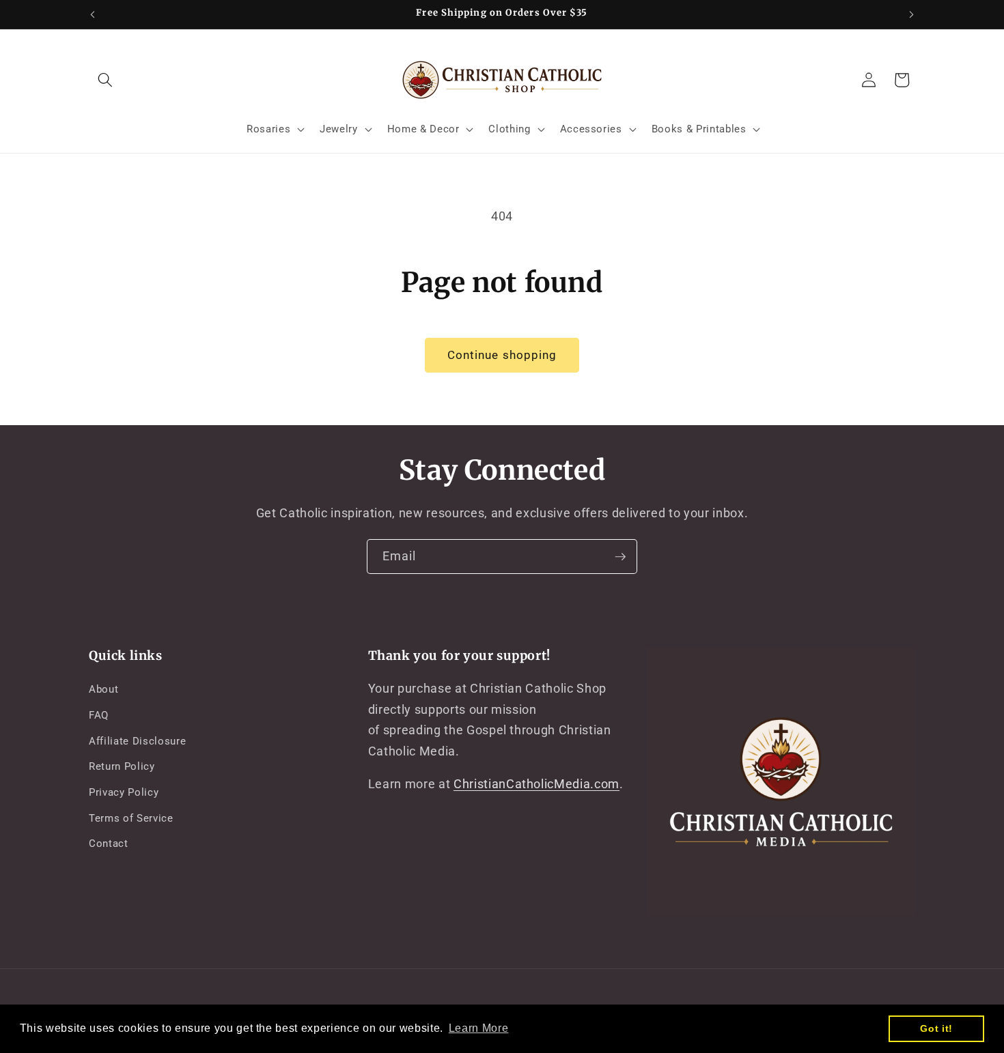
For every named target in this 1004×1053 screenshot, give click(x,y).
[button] (105, 79)
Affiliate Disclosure (137, 741)
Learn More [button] (479, 1028)
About (103, 689)
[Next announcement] (912, 14)
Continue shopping (502, 355)
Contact (108, 843)
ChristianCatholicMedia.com (536, 784)
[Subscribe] (620, 557)
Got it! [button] (936, 1028)
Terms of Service (131, 818)
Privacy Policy (123, 792)
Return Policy (122, 766)
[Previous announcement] (93, 14)
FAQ (99, 715)
